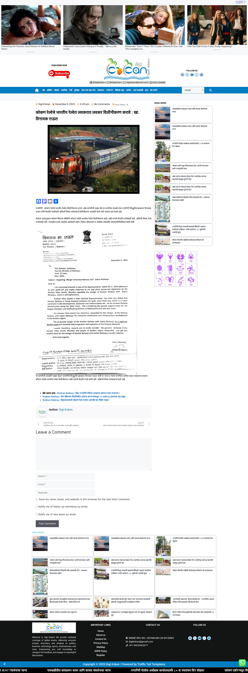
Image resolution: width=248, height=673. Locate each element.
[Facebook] (182, 75)
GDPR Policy (100, 651)
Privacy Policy (101, 643)
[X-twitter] (187, 75)
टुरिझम (77, 90)
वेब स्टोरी (153, 90)
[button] (210, 90)
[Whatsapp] (197, 75)
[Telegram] (202, 75)
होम (43, 90)
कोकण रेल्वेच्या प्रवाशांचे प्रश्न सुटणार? (63, 612)
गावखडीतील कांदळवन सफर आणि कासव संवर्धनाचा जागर (69, 538)
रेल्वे (70, 90)
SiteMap (100, 647)
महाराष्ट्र (100, 90)
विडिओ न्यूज (119, 90)
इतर (146, 90)
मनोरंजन (109, 90)
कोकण (56, 90)
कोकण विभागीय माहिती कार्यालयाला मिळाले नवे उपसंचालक (192, 570)
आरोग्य (128, 90)
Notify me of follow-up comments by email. (63, 506)
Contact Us (100, 639)
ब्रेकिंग (49, 90)
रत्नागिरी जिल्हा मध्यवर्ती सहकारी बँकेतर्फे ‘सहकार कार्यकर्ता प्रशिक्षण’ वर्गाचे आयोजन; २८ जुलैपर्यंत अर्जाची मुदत (189, 229)
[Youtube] (192, 75)
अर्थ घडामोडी (138, 90)
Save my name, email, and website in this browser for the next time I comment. (84, 499)
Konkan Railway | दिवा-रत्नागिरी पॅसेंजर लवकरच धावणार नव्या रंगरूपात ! (88, 393)
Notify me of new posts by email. (57, 514)
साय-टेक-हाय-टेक (88, 90)
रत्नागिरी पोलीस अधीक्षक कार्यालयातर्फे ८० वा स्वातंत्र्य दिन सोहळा (113, 670)
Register (100, 655)
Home (101, 631)
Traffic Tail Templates (151, 664)
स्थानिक (64, 90)
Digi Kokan (66, 409)
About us (100, 635)
